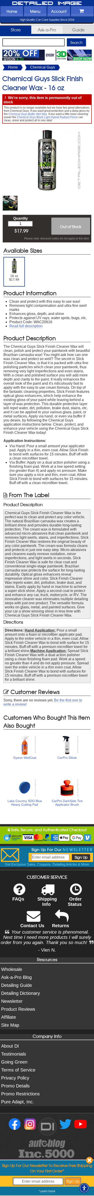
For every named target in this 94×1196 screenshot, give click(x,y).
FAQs (18, 898)
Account (58, 11)
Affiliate (8, 1017)
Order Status (75, 901)
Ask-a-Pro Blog (16, 977)
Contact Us (32, 925)
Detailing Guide (16, 985)
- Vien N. (47, 949)
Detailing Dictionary (20, 993)
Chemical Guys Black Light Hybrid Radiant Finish (47, 117)
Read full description (26, 326)
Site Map (10, 1025)
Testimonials (13, 1053)
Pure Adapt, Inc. (17, 1101)
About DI (10, 1046)
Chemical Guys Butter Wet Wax (27, 114)
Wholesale (11, 969)
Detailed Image (47, 3)
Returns (60, 925)
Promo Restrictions (20, 1093)
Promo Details (15, 1085)
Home (12, 11)
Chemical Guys (42, 67)
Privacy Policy (15, 1077)
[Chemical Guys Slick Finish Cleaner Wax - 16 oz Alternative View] (10, 198)
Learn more (47, 1191)
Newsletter (12, 1001)
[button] (84, 1188)
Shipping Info (47, 901)
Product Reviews (18, 1009)
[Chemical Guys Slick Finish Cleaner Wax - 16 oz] (47, 128)
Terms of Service (18, 1069)
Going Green (14, 1061)
